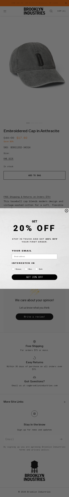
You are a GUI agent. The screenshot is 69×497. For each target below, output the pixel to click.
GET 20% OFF (34, 277)
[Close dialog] (66, 210)
